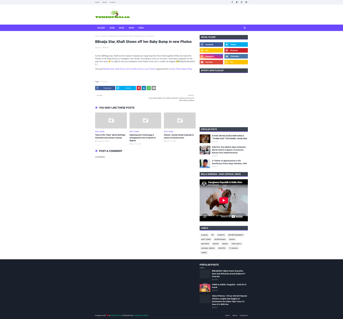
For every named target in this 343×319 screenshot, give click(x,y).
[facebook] (232, 2)
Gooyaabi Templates (141, 315)
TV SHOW (233, 248)
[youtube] (211, 62)
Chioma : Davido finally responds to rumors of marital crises (179, 136)
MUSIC (232, 239)
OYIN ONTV (236, 244)
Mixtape (205, 244)
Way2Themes (116, 315)
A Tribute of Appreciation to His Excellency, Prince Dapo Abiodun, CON (229, 162)
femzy (99, 47)
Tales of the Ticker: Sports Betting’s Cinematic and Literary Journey (110, 136)
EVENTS (221, 235)
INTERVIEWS (220, 239)
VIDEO (204, 253)
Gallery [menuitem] (101, 28)
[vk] (236, 56)
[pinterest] (246, 2)
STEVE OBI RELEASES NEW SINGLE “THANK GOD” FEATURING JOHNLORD (229, 137)
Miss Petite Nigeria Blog (181, 69)
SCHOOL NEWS (208, 248)
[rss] (211, 50)
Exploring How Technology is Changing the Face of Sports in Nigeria (143, 138)
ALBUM (204, 235)
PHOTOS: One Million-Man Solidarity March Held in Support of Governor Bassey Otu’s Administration (229, 150)
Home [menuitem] (112, 28)
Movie (216, 244)
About (104, 2)
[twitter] (236, 2)
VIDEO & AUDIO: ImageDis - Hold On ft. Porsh (229, 285)
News (225, 244)
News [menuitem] (131, 28)
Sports (221, 248)
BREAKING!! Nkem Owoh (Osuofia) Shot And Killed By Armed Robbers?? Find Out (228, 274)
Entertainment (235, 235)
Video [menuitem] (141, 28)
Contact (112, 2)
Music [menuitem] (121, 28)
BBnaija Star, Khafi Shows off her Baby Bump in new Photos (129, 69)
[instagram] (241, 2)
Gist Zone (104, 36)
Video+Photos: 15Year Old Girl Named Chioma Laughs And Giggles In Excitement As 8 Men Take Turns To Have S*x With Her (229, 300)
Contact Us (244, 315)
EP (213, 235)
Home (97, 2)
